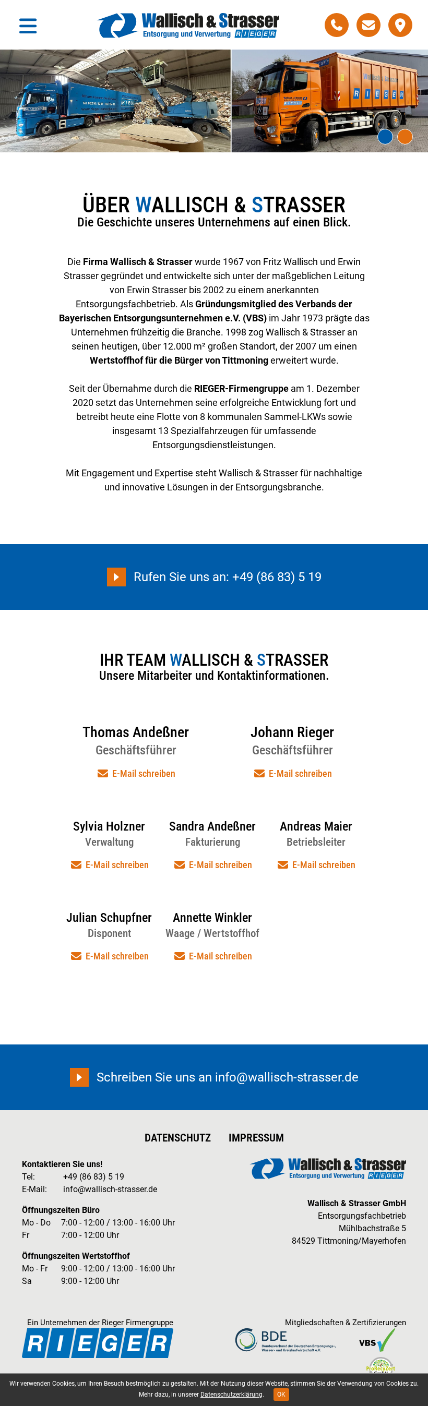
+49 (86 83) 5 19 (93, 1177)
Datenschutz (178, 1138)
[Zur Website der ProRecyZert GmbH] (380, 1368)
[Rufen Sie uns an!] (337, 25)
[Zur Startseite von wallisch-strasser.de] (188, 25)
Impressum (256, 1138)
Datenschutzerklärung (231, 1394)
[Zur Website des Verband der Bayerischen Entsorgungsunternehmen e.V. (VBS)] (377, 1340)
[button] (385, 137)
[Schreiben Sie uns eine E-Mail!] (368, 25)
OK (281, 1394)
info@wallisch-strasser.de (110, 1189)
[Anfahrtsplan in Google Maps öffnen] (400, 25)
